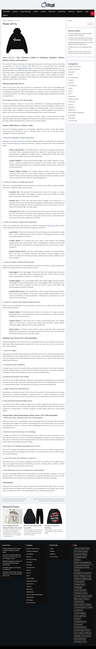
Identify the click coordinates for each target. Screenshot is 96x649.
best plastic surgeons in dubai (83, 596)
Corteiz (90, 607)
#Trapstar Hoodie (79, 584)
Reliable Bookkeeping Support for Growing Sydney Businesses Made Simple (12, 563)
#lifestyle (82, 576)
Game (69, 94)
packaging (77, 636)
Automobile (6, 11)
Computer (71, 80)
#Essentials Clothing (80, 554)
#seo (88, 576)
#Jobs (76, 576)
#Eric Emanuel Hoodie (80, 551)
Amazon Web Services (74, 66)
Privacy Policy (54, 557)
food (75, 633)
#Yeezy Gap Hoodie (80, 590)
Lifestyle (43, 11)
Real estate (52, 11)
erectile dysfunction (80, 622)
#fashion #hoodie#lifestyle (82, 563)
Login (86, 11)
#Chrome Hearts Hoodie (81, 548)
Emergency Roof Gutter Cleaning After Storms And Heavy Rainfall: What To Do (12, 574)
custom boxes (78, 610)
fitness (88, 630)
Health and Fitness (73, 99)
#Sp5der (77, 579)
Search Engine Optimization (76, 112)
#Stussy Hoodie (79, 582)
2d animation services (80, 593)
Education (71, 11)
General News (72, 96)
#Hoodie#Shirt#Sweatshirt (82, 573)
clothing (88, 604)
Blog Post (79, 11)
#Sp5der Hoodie (86, 579)
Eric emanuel (78, 624)
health (81, 633)
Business (15, 11)
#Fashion (77, 560)
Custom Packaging (79, 613)
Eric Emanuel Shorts (80, 627)
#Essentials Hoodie (80, 557)
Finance (70, 91)
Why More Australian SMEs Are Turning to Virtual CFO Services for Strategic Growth (12, 556)
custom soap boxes (80, 616)
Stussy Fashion (86, 636)
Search (70, 20)
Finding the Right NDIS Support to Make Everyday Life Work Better (12, 550)
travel (84, 642)
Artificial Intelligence (74, 69)
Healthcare (87, 633)
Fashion (35, 11)
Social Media (71, 115)
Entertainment (72, 85)
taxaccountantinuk (79, 639)
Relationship (61, 11)
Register (5, 15)
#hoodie (76, 570)
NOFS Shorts (51, 225)
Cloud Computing (25, 11)
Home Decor (71, 102)
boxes (80, 599)
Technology (71, 118)
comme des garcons (80, 607)
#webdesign (78, 587)
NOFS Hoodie (17, 143)
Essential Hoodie (79, 630)
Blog (75, 599)
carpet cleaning (78, 602)
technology (77, 642)
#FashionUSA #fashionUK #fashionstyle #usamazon (82, 566)
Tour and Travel (72, 121)
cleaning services (79, 604)
